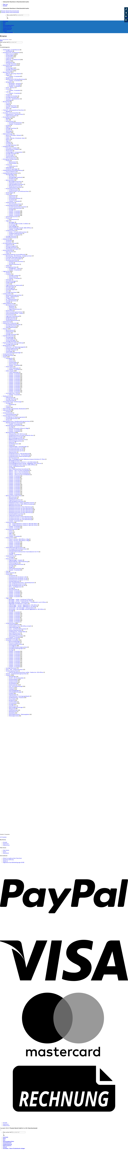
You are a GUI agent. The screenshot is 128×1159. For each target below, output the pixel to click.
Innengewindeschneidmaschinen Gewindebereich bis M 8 (24, 551)
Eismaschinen (9, 310)
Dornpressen (12, 575)
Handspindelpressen (14, 581)
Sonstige (11, 209)
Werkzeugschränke (14, 715)
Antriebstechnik (7, 26)
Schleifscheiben (13, 701)
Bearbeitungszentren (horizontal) (14, 422)
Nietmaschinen (13, 452)
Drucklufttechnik (7, 117)
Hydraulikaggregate (14, 690)
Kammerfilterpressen (11, 414)
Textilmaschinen (7, 396)
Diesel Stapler (9, 366)
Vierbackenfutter (13, 710)
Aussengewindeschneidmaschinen (18, 549)
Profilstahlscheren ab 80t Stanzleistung (19, 456)
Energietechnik (7, 146)
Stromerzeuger (10, 155)
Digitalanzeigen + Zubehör (16, 560)
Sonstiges (11, 565)
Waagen (11, 567)
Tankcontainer (12, 277)
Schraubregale (9, 288)
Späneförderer (12, 706)
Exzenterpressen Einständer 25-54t (18, 578)
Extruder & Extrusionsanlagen (13, 258)
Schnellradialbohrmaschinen (16, 514)
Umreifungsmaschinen (12, 418)
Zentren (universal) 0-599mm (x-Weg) (18, 428)
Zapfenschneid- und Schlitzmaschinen (19, 191)
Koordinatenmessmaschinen (13, 324)
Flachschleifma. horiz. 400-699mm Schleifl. (20, 626)
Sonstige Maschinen (11, 63)
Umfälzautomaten (13, 190)
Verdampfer (9, 240)
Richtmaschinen (13, 457)
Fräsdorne (11, 687)
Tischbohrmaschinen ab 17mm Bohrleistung (20, 519)
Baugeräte (8, 77)
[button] (1, 40)
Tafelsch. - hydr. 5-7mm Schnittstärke (18, 471)
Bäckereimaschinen (11, 305)
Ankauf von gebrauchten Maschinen (12, 858)
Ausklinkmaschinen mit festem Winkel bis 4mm (21, 435)
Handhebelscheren (14, 443)
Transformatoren (10, 156)
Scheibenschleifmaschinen (16, 233)
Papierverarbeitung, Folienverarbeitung (13, 342)
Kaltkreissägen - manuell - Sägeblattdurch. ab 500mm (23, 606)
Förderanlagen (9, 55)
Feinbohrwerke (13, 498)
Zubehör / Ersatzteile (14, 76)
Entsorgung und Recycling (9, 159)
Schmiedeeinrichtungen (12, 638)
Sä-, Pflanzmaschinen (11, 299)
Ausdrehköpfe (12, 683)
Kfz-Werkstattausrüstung (9, 243)
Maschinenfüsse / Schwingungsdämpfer (19, 696)
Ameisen (8, 272)
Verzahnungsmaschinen (12, 671)
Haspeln (11, 445)
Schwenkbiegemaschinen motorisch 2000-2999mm (22, 464)
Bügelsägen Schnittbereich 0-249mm (18, 603)
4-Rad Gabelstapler (14, 368)
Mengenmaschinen (11, 317)
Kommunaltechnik (7, 250)
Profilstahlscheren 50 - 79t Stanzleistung (19, 455)
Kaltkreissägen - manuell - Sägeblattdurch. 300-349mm (23, 605)
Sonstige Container (14, 275)
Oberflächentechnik (8, 335)
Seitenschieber (13, 363)
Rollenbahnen (9, 62)
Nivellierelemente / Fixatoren (16, 697)
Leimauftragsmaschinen (12, 216)
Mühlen (8, 265)
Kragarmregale (9, 282)
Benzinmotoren (10, 330)
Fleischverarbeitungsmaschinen (14, 312)
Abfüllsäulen (9, 51)
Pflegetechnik (9, 298)
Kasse (4, 851)
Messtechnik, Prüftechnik (9, 323)
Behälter (8, 111)
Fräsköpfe (11, 689)
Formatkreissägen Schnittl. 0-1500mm (19, 223)
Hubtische (8, 58)
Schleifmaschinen (10, 230)
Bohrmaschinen (10, 180)
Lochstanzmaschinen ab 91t (16, 450)
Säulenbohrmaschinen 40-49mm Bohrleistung (21, 511)
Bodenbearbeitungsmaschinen (14, 295)
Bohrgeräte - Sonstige (14, 84)
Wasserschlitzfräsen (14, 264)
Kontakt (5, 5)
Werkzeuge (9, 100)
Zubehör (8, 132)
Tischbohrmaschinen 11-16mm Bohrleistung (20, 518)
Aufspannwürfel (13, 682)
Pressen (8, 160)
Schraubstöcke (13, 703)
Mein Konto (6, 850)
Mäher (7, 253)
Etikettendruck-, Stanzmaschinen (14, 114)
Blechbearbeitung (10, 432)
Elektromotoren (7, 29)
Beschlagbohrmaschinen (15, 181)
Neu (4, 24)
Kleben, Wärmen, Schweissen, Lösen (15, 138)
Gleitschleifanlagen (14, 627)
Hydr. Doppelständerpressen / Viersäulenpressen (21, 582)
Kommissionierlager (11, 281)
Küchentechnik (10, 314)
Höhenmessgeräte (13, 563)
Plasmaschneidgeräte (14, 643)
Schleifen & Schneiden (12, 96)
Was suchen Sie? (11, 15)
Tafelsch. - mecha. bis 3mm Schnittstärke (19, 474)
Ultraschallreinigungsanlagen (13, 352)
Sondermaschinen (7, 354)
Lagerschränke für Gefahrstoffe (14, 285)
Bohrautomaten (13, 497)
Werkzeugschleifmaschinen (16, 636)
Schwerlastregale (10, 289)
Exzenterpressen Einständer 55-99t (18, 579)
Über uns (5, 4)
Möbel (7, 104)
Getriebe (8, 333)
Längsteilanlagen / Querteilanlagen (18, 446)
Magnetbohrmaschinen (15, 499)
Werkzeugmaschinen (8, 25)
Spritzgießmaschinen (11, 267)
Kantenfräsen (12, 195)
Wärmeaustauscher (11, 157)
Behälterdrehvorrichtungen (16, 436)
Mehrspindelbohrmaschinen (16, 184)
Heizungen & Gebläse (11, 148)
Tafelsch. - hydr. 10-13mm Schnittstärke (19, 470)
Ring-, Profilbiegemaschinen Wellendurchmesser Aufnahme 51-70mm (27, 459)
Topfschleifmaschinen (14, 633)
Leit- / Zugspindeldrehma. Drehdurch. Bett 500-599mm (23, 525)
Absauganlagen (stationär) (15, 177)
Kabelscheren (12, 166)
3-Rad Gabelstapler (14, 372)
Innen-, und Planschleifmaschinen (17, 628)
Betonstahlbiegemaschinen (16, 438)
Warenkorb (6, 853)
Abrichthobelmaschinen (15, 204)
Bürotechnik (6, 101)
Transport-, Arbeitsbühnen (13, 98)
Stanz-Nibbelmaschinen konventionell (19, 469)
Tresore (8, 108)
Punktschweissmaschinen (15, 644)
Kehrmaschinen (10, 251)
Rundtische (12, 700)
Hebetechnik (9, 244)
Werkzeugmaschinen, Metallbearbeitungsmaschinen (16, 421)
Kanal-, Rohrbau (10, 87)
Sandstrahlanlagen (10, 340)
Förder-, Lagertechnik (11, 296)
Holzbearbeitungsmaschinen (10, 173)
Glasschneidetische (11, 171)
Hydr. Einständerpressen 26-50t (17, 585)
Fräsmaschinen (10, 537)
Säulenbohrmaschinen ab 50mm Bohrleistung (20, 512)
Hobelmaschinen (10, 202)
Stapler (5, 356)
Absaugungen (12, 676)
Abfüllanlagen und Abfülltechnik (11, 49)
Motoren (5, 328)
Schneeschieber (13, 362)
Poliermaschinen (10, 572)
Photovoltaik (9, 150)
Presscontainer (13, 163)
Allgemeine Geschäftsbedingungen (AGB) (13, 862)
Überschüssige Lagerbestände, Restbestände (14, 408)
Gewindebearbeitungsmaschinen (14, 547)
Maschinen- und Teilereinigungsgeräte (16, 347)
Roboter (8, 66)
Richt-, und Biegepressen (15, 586)
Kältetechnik (6, 239)
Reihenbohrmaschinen (14, 185)
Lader (7, 91)
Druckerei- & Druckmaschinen (11, 113)
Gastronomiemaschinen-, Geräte (14, 313)
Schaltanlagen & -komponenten (14, 152)
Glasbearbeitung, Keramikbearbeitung (13, 170)
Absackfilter (12, 176)
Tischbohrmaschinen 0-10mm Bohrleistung (20, 516)
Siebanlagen (9, 167)
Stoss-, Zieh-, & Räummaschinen (14, 669)
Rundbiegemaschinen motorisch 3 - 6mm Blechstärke (22, 462)
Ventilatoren (12, 178)
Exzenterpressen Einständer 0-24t (17, 577)
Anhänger (8, 403)
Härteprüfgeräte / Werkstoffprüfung (18, 561)
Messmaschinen (10, 558)
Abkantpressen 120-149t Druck (17, 434)
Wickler (8, 420)
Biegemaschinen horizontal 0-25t (17, 439)
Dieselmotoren (10, 331)
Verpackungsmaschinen (12, 320)
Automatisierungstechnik (9, 65)
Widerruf (5, 861)
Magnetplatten (13, 694)
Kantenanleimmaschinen (12, 205)
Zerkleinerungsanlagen (12, 169)
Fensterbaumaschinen (11, 188)
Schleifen (8, 142)
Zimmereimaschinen (11, 237)
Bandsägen (12, 222)
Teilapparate (12, 708)
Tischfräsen (12, 199)
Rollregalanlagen (10, 286)
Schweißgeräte (13, 645)
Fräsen (7, 136)
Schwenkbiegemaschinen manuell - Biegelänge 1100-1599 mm (25, 463)
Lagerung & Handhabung (12, 316)
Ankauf (5, 31)
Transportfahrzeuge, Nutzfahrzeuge (12, 401)
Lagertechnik (6, 271)
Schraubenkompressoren (15, 122)
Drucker (8, 103)
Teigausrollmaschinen (14, 309)
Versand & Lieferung (8, 859)
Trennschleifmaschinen (15, 634)
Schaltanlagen (9, 68)
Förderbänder (9, 56)
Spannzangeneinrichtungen (16, 707)
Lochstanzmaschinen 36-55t (16, 449)
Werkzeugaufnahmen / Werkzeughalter (19, 714)
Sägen (7, 141)
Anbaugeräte (9, 358)
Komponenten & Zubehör (12, 149)
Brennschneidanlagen (14, 641)
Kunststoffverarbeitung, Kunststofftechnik (14, 254)
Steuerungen (9, 70)
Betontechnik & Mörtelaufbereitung (15, 79)
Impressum (6, 843)
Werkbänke (12, 713)
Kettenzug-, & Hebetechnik (13, 59)
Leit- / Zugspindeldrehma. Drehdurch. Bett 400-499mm (23, 523)
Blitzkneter (12, 306)
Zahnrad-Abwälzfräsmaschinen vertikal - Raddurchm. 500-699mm (26, 672)
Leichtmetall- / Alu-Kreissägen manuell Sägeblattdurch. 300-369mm (26, 609)
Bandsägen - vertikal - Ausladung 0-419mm (20, 599)
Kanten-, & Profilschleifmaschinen (18, 232)
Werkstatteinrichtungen (12, 249)
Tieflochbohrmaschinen (15, 515)
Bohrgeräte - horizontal (15, 83)
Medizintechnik (7, 321)
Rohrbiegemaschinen (14, 460)
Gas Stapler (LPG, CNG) (12, 393)
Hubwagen (9, 279)
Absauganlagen (10, 174)
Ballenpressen (12, 162)
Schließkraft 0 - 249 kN (15, 268)
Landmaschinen (7, 293)
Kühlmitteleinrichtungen (15, 692)
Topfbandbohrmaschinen (15, 187)
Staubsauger (9, 351)
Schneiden (8, 143)
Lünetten (11, 693)
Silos (7, 291)
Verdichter (8, 242)
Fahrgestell (12, 404)
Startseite (5, 21)
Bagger (7, 75)
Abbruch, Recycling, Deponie (13, 73)
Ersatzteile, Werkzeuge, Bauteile (14, 257)
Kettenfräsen (12, 197)
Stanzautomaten (13, 589)
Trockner (8, 129)
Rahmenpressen (13, 219)
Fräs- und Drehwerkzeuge (15, 686)
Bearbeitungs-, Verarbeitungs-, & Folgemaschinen (18, 256)
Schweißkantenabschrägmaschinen (18, 647)
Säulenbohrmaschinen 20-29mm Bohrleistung (21, 508)
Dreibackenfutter (13, 685)
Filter (7, 120)
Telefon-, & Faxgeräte (11, 107)
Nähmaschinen (10, 397)
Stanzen (11, 535)
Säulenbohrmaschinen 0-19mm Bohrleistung (20, 507)
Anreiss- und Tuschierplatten (16, 678)
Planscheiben (12, 699)
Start (1, 39)
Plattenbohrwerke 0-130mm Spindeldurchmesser (21, 502)
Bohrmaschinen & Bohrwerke (13, 495)
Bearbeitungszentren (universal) (14, 425)
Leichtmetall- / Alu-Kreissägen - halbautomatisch (21, 607)
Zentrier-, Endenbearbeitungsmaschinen (16, 673)
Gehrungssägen (13, 226)
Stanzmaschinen (10, 400)
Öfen (7, 571)
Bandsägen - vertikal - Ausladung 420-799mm (21, 600)
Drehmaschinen (10, 522)
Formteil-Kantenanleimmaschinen (17, 206)
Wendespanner (13, 711)
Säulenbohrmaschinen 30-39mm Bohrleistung (21, 509)
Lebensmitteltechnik (8, 303)
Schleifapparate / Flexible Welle (17, 631)
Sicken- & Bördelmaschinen (16, 466)
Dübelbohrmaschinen (14, 183)
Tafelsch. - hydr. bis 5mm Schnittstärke (19, 473)
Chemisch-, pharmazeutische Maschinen (13, 110)
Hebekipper (12, 307)
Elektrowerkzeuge (7, 134)
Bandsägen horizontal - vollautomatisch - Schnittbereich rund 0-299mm (27, 602)
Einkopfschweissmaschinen (16, 261)
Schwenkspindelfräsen (15, 198)
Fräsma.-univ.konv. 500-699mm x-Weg (19, 540)
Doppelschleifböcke (14, 624)
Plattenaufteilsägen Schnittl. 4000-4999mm (20, 227)
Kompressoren (9, 121)
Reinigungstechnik (10, 319)
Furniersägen (12, 225)
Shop (4, 22)
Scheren (8, 164)
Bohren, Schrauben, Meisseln (13, 135)
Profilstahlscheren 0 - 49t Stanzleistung (19, 453)
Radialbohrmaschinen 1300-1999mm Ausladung (21, 504)
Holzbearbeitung (7, 28)
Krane (7, 89)
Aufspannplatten (13, 679)
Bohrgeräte (9, 82)
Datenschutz (6, 845)
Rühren (8, 139)
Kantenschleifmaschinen (15, 630)
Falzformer (11, 442)
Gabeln (11, 359)
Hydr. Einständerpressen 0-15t (17, 584)
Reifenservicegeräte (11, 246)
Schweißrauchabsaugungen (16, 648)
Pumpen (8, 61)
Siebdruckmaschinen (11, 115)
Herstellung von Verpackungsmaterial (15, 417)
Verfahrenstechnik (8, 413)
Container (8, 274)
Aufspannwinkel (13, 680)
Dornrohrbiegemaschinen (15, 441)
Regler (7, 127)
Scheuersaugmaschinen (12, 348)
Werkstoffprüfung (10, 327)
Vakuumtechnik (7, 410)
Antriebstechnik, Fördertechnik (11, 52)
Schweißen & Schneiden (12, 640)
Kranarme (11, 361)
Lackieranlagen (10, 338)
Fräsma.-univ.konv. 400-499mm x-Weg (19, 539)
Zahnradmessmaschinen (15, 568)
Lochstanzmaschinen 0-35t (16, 448)
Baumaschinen (5, 39)
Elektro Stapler (10, 370)
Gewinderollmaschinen (15, 550)
